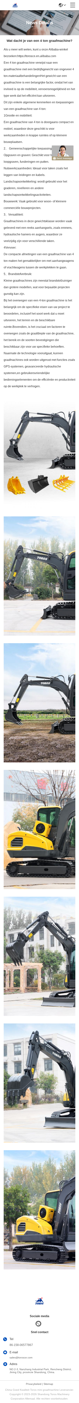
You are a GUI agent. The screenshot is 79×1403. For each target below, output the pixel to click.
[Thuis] (39, 1305)
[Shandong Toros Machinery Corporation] (15, 5)
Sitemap (48, 1383)
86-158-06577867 (21, 1344)
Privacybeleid (33, 1383)
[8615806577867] (38, 1324)
